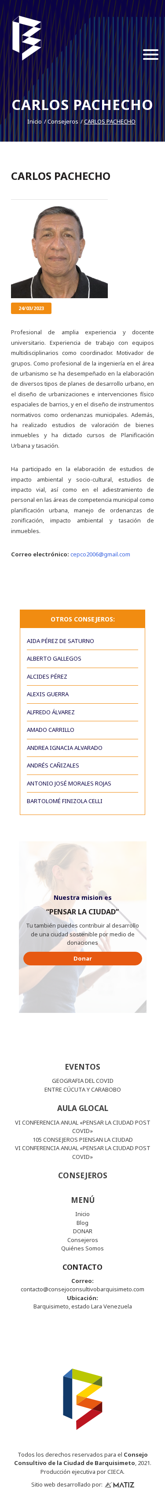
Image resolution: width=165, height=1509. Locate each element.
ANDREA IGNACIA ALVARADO (65, 748)
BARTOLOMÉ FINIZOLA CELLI (65, 801)
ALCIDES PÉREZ (47, 676)
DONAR (82, 1231)
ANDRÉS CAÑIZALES (53, 765)
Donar (82, 958)
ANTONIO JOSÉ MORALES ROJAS (69, 783)
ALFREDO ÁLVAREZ (51, 712)
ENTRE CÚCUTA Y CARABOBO (82, 1089)
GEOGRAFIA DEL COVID (83, 1081)
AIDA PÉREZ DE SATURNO (60, 641)
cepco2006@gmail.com (100, 554)
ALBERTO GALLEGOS (54, 658)
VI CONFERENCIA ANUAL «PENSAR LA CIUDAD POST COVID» (82, 1126)
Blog (82, 1223)
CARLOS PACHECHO (110, 121)
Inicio (34, 121)
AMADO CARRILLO (50, 730)
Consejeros (63, 121)
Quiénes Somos (82, 1248)
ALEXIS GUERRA (48, 694)
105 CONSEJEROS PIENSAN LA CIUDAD (83, 1140)
